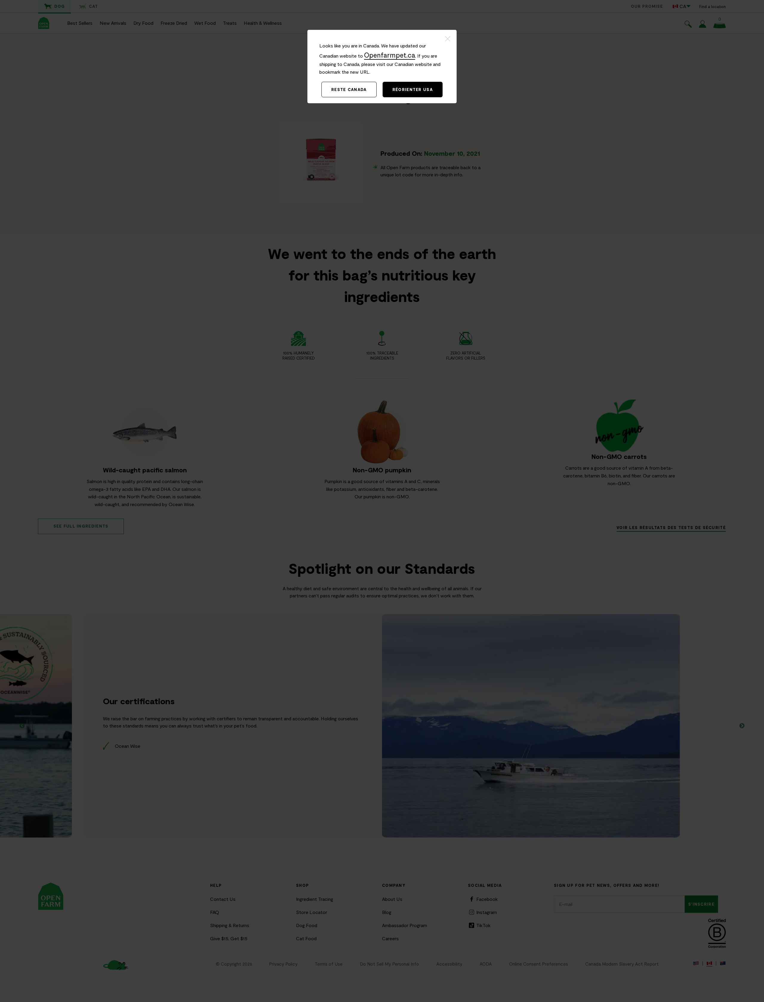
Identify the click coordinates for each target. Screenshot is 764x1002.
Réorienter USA (412, 89)
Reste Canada (349, 89)
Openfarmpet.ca (389, 55)
